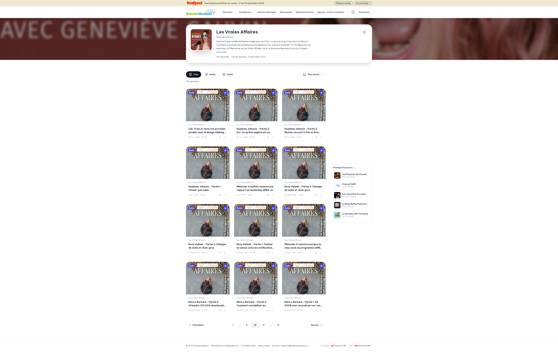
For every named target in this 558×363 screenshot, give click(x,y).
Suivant (315, 325)
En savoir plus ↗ (363, 3)
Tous (195, 74)
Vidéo (230, 74)
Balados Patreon (305, 12)
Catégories (245, 12)
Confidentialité (248, 345)
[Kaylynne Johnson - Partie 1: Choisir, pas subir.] (207, 172)
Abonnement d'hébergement (225, 345)
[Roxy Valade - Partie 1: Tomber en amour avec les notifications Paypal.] (256, 230)
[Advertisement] (351, 114)
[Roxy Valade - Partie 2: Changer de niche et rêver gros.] (207, 230)
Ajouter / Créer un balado (331, 12)
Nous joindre (264, 345)
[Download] (225, 137)
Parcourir (228, 12)
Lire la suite (221, 52)
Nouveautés (286, 12)
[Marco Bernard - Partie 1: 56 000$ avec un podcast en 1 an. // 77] (304, 288)
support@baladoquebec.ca (294, 345)
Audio (212, 74)
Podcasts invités (343, 3)
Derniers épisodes (266, 12)
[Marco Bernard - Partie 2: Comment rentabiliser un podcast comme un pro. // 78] (256, 288)
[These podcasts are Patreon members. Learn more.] (355, 167)
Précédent (198, 325)
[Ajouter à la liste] (220, 137)
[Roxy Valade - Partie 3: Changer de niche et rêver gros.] (304, 172)
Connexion (364, 12)
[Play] (225, 92)
